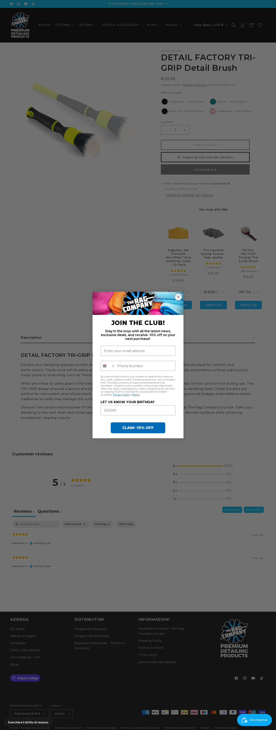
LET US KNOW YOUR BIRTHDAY (128, 402)
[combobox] (108, 366)
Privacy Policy (121, 394)
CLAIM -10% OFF (138, 428)
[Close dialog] (178, 296)
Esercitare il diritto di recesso (28, 722)
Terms (135, 394)
